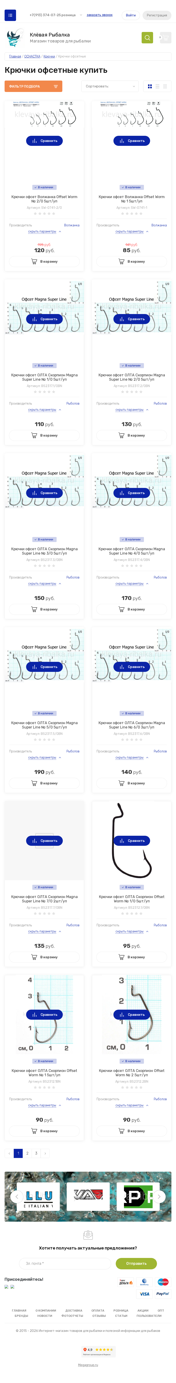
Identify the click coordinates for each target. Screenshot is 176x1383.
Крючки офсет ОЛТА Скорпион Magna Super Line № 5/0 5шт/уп (44, 725)
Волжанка (72, 225)
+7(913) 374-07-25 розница (53, 15)
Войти (131, 15)
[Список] (157, 86)
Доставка (73, 1310)
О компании (46, 1310)
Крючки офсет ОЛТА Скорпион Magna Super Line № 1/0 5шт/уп (44, 377)
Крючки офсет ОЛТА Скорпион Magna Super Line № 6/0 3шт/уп (132, 725)
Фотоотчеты (72, 1316)
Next (159, 1196)
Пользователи (149, 1316)
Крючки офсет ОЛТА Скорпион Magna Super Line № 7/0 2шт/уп (44, 899)
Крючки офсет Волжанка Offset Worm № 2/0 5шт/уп (44, 199)
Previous (16, 1196)
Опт (161, 1310)
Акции (143, 1310)
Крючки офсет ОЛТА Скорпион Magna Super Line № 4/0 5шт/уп (132, 551)
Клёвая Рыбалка (50, 34)
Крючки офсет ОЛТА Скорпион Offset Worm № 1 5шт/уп (44, 1073)
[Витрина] (149, 86)
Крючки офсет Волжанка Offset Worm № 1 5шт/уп (132, 199)
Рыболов (73, 404)
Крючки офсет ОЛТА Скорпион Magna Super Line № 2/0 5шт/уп (132, 377)
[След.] (45, 1153)
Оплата (97, 1310)
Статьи (121, 1316)
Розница (120, 1310)
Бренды (21, 1316)
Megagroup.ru (88, 1365)
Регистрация (157, 15)
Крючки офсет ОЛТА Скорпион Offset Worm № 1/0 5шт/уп (132, 899)
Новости (44, 1316)
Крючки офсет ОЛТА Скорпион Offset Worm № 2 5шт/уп (132, 1073)
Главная (19, 1310)
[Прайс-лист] (164, 86)
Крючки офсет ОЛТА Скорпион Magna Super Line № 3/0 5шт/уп (44, 551)
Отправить (136, 1263)
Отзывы (99, 1316)
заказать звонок (100, 15)
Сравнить (49, 141)
